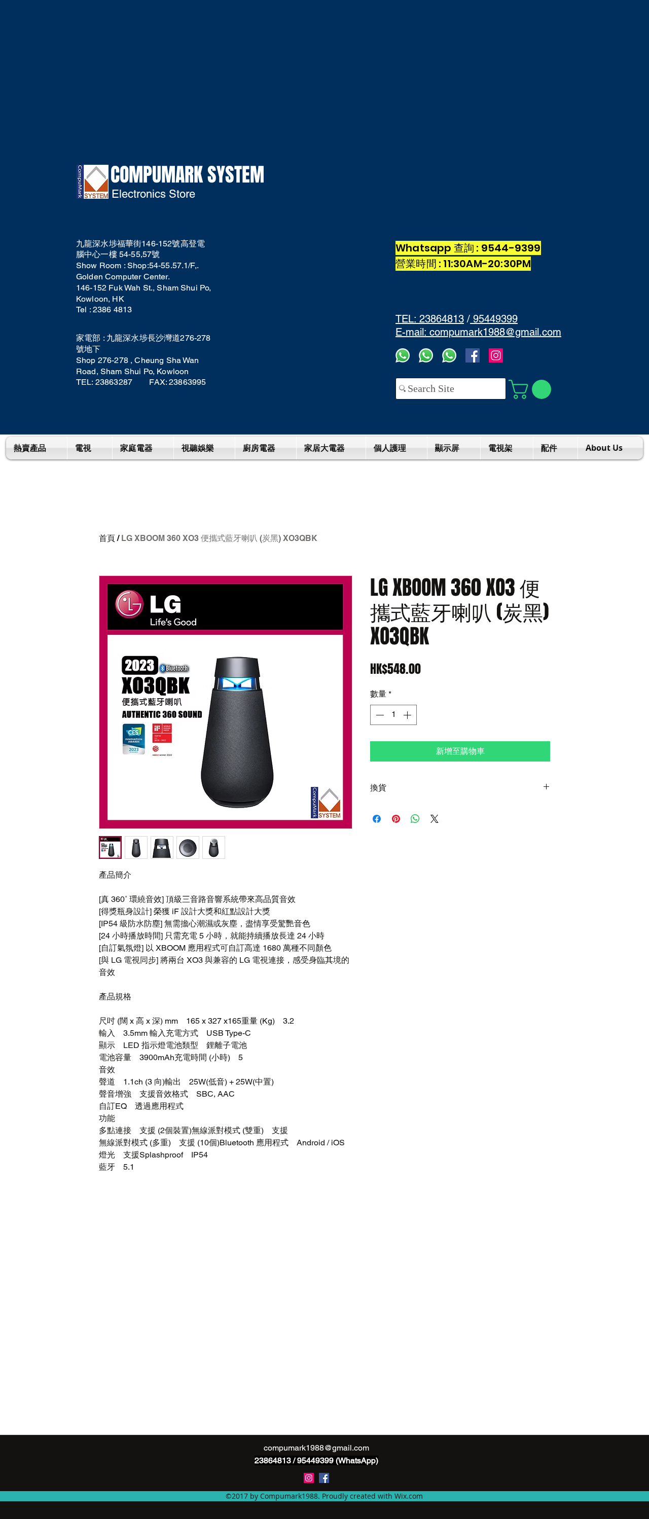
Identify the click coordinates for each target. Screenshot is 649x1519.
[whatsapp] (449, 355)
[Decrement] (379, 715)
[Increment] (408, 715)
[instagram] (309, 1478)
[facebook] (472, 355)
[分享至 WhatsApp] (415, 819)
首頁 (107, 538)
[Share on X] (434, 819)
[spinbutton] (393, 715)
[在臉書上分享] (377, 819)
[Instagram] (496, 355)
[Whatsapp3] (402, 355)
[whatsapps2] (426, 355)
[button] (532, 389)
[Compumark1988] (324, 1478)
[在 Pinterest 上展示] (396, 819)
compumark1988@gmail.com (316, 1448)
